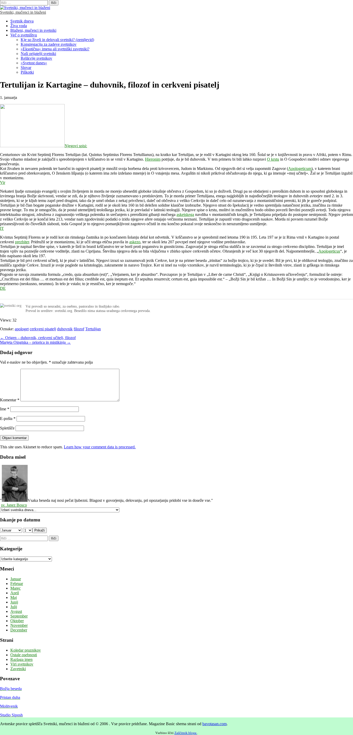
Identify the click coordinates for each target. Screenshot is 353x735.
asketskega (185, 214)
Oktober (17, 621)
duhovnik (65, 329)
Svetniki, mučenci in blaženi (23, 12)
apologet (22, 329)
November (19, 625)
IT (2, 228)
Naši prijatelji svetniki (38, 53)
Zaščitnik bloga (185, 733)
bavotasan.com (214, 724)
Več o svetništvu (23, 35)
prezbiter (22, 242)
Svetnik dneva (22, 21)
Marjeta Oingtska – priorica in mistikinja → (35, 342)
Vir (2, 182)
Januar (15, 579)
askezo (134, 242)
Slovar (26, 67)
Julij (13, 607)
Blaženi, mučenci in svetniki (33, 30)
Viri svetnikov (21, 664)
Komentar (9, 400)
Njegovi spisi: (76, 146)
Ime (4, 409)
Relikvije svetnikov (36, 58)
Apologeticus (329, 251)
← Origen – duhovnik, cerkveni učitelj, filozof (38, 337)
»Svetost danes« (34, 63)
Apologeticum (299, 168)
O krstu (273, 159)
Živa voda (18, 26)
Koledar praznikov (25, 650)
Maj (13, 597)
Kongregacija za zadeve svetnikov (48, 44)
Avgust (16, 611)
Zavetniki (18, 669)
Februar (16, 583)
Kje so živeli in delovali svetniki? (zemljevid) (57, 39)
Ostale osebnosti (23, 655)
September (19, 616)
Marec (15, 588)
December (18, 630)
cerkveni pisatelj (43, 329)
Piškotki (27, 72)
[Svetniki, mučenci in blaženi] (25, 7)
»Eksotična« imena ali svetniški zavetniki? (55, 49)
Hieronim (152, 159)
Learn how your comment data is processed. (100, 447)
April (14, 593)
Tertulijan (93, 329)
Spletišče (7, 428)
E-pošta (8, 418)
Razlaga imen (21, 659)
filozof (79, 329)
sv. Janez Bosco (14, 505)
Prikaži (39, 530)
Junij (14, 602)
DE (3, 288)
